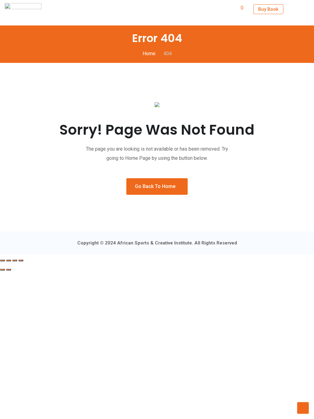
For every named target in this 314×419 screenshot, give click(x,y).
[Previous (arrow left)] (2, 270)
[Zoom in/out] (2, 260)
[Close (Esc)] (20, 260)
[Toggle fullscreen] (8, 260)
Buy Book (268, 9)
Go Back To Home (155, 186)
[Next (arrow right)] (8, 270)
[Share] (14, 260)
